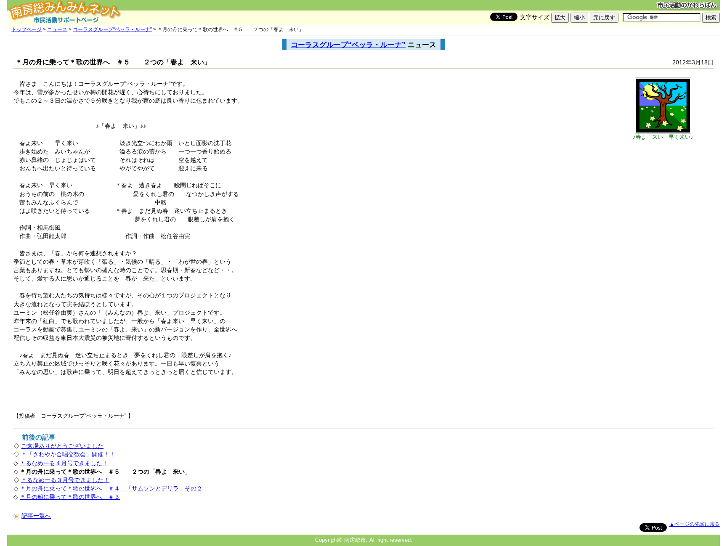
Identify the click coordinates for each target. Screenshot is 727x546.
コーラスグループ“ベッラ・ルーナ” (112, 29)
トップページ (26, 29)
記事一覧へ (36, 515)
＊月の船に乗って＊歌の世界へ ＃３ (70, 496)
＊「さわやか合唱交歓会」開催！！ (68, 454)
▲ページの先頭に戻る (694, 524)
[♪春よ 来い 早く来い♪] (663, 132)
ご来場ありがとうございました (62, 446)
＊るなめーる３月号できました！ (65, 480)
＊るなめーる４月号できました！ (64, 463)
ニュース (57, 29)
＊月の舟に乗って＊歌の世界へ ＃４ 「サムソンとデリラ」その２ (111, 488)
